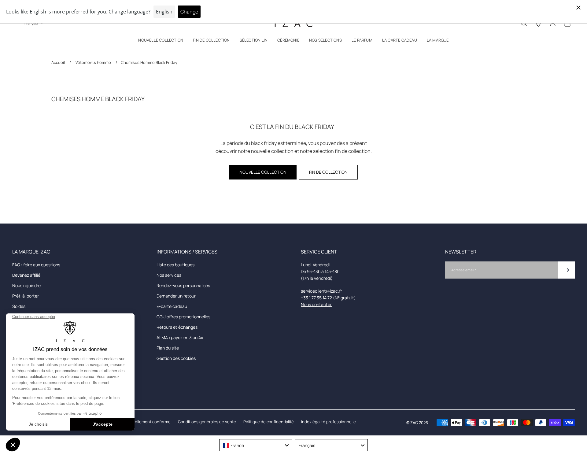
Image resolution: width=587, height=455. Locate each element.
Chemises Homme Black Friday (149, 62)
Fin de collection (328, 172)
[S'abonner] (566, 270)
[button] (160, 41)
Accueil (58, 62)
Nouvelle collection (262, 172)
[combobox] (255, 445)
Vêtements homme (93, 62)
